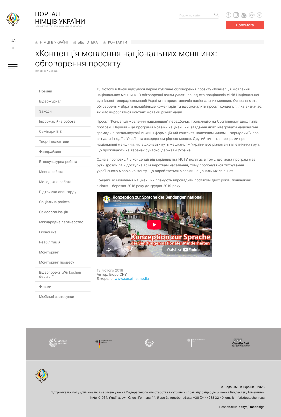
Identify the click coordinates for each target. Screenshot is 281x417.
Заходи (45, 111)
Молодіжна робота (55, 182)
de (12, 48)
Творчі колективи (54, 141)
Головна (40, 70)
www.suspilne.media (132, 278)
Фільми (45, 287)
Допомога (245, 25)
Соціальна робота (54, 202)
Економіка (48, 232)
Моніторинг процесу (56, 262)
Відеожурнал (50, 101)
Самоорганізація (53, 212)
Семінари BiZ (50, 131)
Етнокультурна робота (58, 162)
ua (12, 40)
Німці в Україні (53, 42)
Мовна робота (51, 172)
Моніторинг (49, 252)
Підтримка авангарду (57, 192)
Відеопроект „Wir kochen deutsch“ (60, 274)
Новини (45, 91)
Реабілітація (49, 242)
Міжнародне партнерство (61, 222)
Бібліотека (87, 42)
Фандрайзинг (50, 152)
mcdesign (257, 407)
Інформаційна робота (57, 121)
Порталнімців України (60, 19)
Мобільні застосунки (56, 297)
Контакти (117, 42)
